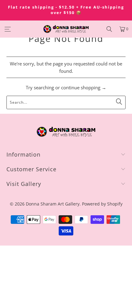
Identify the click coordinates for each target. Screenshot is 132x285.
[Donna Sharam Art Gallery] (66, 29)
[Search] (109, 29)
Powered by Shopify (102, 204)
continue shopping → (83, 87)
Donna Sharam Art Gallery (53, 204)
